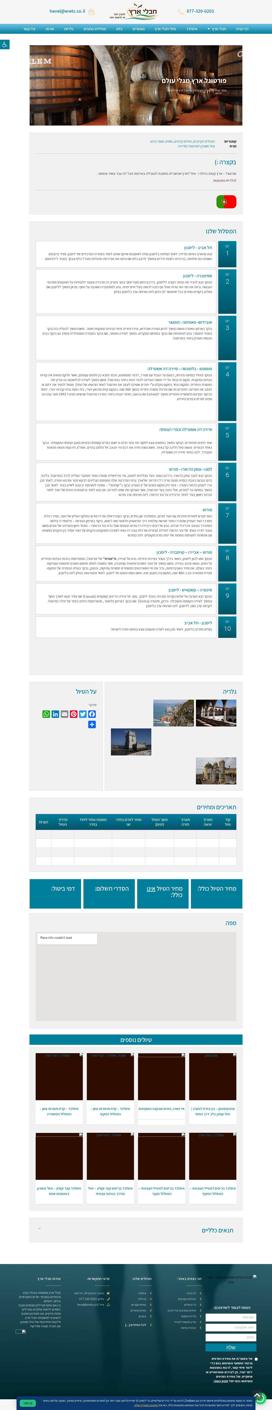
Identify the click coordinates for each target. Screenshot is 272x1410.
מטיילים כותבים (95, 28)
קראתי (27, 1403)
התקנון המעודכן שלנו (146, 1405)
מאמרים (139, 28)
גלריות (68, 28)
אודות (50, 28)
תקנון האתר (220, 1381)
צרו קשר (29, 28)
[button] (5, 44)
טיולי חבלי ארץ (165, 28)
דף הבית (242, 28)
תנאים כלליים (217, 1230)
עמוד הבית (220, 90)
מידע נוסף (212, 1082)
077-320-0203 (200, 11)
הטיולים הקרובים (203, 90)
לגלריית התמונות (224, 180)
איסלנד (192, 28)
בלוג (119, 28)
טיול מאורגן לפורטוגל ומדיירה (196, 146)
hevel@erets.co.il (67, 11)
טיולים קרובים (183, 141)
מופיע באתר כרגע (161, 141)
